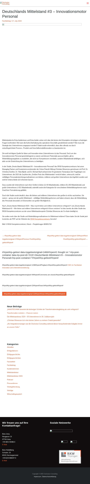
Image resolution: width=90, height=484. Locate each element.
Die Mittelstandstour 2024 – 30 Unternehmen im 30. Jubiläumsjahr (30, 317)
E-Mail (4, 444)
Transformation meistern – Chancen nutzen (22, 313)
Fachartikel (11, 362)
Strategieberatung (13, 387)
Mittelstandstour (12, 372)
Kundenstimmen (13, 369)
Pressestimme (12, 383)
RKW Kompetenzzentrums (40, 219)
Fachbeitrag (6, 21)
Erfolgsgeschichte (13, 354)
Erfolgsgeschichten (14, 358)
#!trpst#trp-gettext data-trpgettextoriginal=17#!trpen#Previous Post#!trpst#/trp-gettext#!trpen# (21, 236)
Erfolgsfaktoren (12, 351)
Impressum (37, 476)
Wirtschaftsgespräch (14, 394)
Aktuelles (10, 347)
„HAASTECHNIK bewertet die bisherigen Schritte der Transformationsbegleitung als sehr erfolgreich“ (43, 309)
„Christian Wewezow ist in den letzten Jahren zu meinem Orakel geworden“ (34, 320)
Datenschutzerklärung (49, 476)
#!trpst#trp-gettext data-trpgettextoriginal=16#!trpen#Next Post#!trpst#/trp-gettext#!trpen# (67, 236)
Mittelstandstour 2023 (14, 376)
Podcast (10, 380)
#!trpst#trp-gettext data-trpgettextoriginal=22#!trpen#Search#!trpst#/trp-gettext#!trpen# (32, 285)
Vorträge (10, 390)
